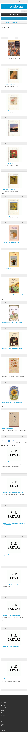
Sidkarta (2, 710)
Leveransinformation (5, 701)
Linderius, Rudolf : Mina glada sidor (11, 374)
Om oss (2, 699)
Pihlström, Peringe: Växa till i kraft (11, 646)
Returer (2, 709)
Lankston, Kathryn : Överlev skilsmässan (12, 322)
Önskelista (3, 724)
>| (18, 440)
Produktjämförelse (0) (6, 34)
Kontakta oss (3, 707)
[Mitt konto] (20, 1)
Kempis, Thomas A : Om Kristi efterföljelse (12, 57)
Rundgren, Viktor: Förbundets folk (11, 615)
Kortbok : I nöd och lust (8, 110)
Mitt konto (3, 721)
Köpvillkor (3, 703)
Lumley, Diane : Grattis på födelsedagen (12, 402)
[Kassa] (25, 1)
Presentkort (3, 715)
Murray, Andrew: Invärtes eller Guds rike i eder (13, 462)
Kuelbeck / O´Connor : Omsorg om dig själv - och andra (13, 295)
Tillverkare (3, 714)
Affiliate (2, 716)
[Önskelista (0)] (22, 1)
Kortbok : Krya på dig (7, 163)
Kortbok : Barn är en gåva (8, 84)
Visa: (17, 38)
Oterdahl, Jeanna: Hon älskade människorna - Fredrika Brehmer (13, 524)
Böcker (7, 22)
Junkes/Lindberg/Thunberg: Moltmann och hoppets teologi (13, 677)
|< (2, 440)
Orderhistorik (3, 723)
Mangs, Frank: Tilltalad (7, 428)
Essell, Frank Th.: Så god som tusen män (12, 584)
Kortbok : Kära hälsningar (8, 137)
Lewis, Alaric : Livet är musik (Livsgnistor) (12, 348)
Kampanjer (3, 718)
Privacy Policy (3, 702)
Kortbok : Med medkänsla (8, 189)
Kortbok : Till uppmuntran (8, 216)
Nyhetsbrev (3, 725)
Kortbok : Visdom (6, 268)
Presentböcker (15, 22)
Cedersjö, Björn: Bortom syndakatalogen (12, 492)
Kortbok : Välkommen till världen (10, 242)
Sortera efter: (4, 38)
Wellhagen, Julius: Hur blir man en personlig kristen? (13, 554)
